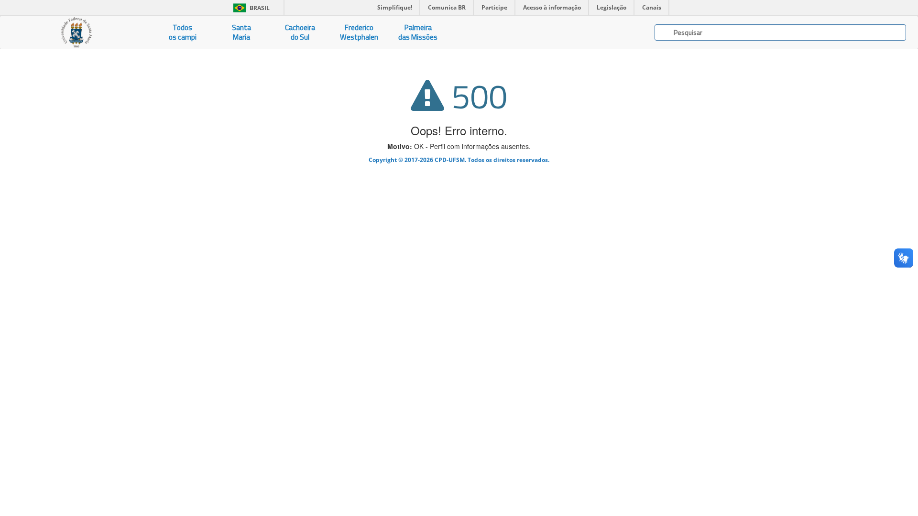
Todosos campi (183, 32)
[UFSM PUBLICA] (76, 32)
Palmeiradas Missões (417, 32)
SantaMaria (241, 32)
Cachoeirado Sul (300, 32)
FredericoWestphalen (359, 32)
